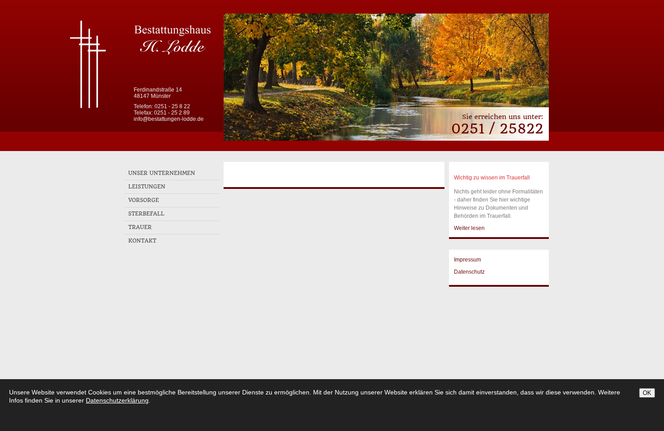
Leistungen (146, 186)
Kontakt (142, 241)
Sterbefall (146, 214)
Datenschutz (469, 272)
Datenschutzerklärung (117, 400)
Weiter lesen (469, 228)
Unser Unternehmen (161, 173)
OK (647, 393)
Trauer (140, 227)
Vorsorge (143, 200)
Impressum (467, 260)
